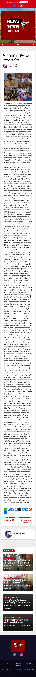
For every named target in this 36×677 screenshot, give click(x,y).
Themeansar (18, 665)
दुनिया (6, 597)
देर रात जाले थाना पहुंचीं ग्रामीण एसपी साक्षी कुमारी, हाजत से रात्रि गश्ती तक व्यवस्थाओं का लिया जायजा (17, 562)
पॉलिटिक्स (8, 557)
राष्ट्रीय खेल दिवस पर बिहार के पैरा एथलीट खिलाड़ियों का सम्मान (16, 621)
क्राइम (6, 669)
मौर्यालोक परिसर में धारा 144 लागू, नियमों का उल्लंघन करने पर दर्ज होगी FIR (25, 520)
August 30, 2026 (11, 585)
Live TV (20, 673)
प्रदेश (13, 557)
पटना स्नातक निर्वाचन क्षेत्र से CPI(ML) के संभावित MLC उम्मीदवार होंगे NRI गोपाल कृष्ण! (15, 582)
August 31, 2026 (11, 565)
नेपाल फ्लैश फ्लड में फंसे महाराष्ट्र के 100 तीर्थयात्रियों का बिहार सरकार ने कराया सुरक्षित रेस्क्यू (17, 602)
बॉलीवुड (15, 673)
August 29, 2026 (11, 625)
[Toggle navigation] (18, 44)
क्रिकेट (6, 617)
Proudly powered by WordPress (13, 663)
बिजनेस (24, 669)
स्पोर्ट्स (20, 617)
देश (5, 557)
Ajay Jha (14, 64)
